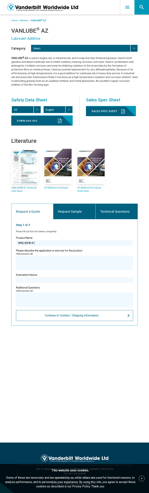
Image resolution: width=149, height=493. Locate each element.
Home (14, 20)
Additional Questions (28, 289)
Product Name (24, 237)
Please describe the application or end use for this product (49, 252)
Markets (24, 20)
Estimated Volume (26, 274)
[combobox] (84, 48)
